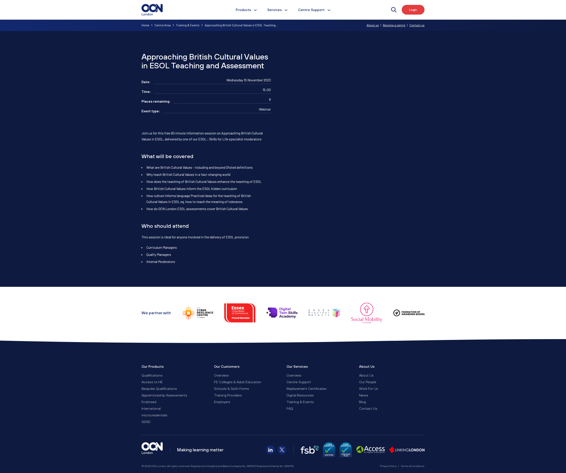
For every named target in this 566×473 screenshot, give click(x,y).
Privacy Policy (388, 465)
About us (373, 25)
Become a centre (394, 25)
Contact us (416, 25)
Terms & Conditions (412, 465)
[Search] (393, 9)
